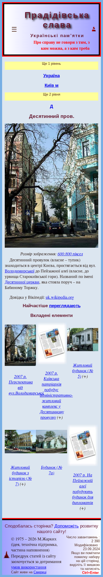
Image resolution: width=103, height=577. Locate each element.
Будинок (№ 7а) (51, 469)
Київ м (52, 85)
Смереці (40, 572)
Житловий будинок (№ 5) (82, 370)
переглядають (65, 305)
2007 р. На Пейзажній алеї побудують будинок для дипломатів (82, 488)
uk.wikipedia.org (60, 297)
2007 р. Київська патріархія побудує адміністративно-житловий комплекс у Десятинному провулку (56, 395)
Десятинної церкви (22, 282)
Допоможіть (66, 526)
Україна (51, 75)
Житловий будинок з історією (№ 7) (20, 475)
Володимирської (19, 270)
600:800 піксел (70, 253)
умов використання (28, 567)
